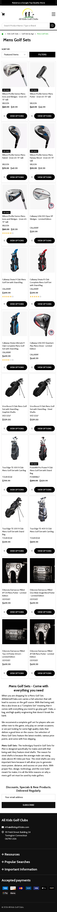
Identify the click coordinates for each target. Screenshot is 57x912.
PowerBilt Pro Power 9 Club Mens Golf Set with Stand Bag (41, 470)
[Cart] (3, 14)
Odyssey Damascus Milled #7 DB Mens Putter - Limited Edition (42, 654)
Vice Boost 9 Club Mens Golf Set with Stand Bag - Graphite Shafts (14, 409)
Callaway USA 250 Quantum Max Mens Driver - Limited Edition (42, 346)
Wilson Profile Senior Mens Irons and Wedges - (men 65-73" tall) (14, 97)
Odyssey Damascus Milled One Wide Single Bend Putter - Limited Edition (42, 593)
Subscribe (28, 805)
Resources (12, 854)
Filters (42, 54)
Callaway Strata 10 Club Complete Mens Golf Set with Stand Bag (40, 282)
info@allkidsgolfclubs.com (17, 827)
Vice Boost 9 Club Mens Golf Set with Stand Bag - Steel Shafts (42, 409)
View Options (17, 116)
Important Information (21, 869)
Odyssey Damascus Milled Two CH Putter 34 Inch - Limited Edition (13, 654)
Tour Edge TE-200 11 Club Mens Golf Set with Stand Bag (13, 531)
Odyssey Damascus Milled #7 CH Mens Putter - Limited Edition (14, 593)
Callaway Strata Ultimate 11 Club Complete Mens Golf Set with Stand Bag (13, 346)
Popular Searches (17, 862)
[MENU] (53, 14)
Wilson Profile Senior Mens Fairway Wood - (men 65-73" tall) (42, 158)
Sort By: (6, 49)
